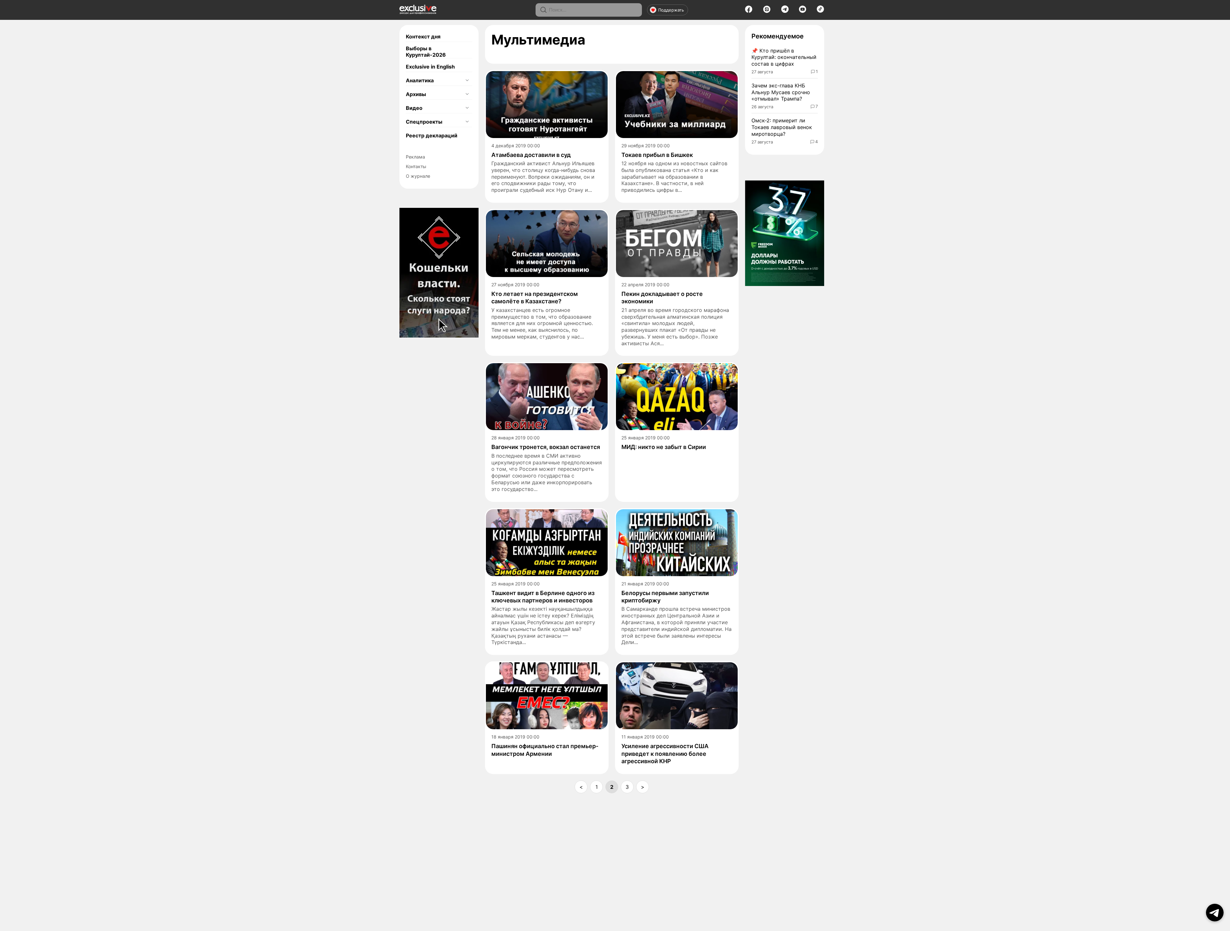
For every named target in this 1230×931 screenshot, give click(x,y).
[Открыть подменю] (467, 80)
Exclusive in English (430, 66)
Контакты (416, 166)
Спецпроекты (424, 121)
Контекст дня (423, 36)
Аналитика (420, 80)
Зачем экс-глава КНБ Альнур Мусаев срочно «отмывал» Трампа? (780, 92)
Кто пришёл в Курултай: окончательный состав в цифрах (783, 57)
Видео (414, 108)
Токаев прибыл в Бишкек (657, 154)
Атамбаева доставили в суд (531, 154)
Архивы (416, 94)
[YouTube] (802, 11)
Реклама (415, 156)
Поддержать (671, 9)
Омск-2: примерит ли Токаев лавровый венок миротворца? (781, 127)
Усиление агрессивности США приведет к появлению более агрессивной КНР (665, 753)
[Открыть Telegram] (1215, 912)
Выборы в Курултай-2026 (426, 51)
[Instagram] (767, 11)
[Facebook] (748, 11)
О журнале (418, 176)
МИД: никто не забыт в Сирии (663, 447)
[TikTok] (820, 11)
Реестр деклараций (431, 135)
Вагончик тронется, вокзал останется (545, 447)
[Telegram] (785, 11)
